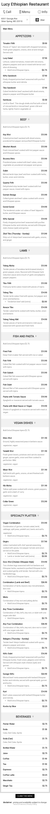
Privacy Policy (32, 804)
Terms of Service (19, 804)
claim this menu (25, 796)
